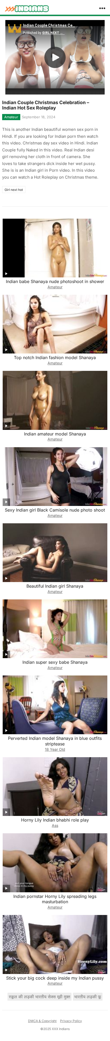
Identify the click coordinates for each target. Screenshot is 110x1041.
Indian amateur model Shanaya (55, 434)
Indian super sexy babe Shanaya (55, 662)
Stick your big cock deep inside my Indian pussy (55, 978)
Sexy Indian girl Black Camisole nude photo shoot (55, 510)
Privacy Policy (71, 1021)
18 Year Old (55, 749)
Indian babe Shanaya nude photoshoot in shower (55, 281)
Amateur (11, 117)
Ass (55, 825)
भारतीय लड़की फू (87, 996)
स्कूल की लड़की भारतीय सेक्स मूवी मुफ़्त (39, 996)
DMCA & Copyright (42, 1021)
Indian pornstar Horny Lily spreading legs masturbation (54, 899)
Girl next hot (14, 190)
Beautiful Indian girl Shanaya (54, 586)
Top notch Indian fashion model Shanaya (55, 357)
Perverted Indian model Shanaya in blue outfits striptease (55, 741)
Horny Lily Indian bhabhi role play (55, 820)
